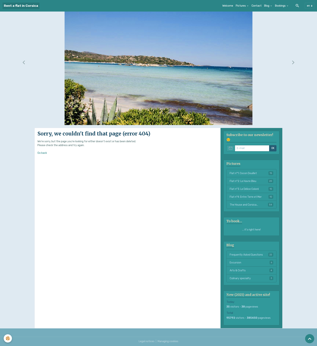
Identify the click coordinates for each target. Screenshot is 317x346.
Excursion (251, 262)
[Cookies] (8, 338)
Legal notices (146, 341)
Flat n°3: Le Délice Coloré (251, 189)
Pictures (241, 5)
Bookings (280, 5)
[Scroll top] (309, 338)
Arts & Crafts (251, 270)
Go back (42, 153)
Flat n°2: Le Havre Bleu (251, 181)
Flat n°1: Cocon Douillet (251, 173)
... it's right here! (251, 229)
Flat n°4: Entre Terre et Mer (251, 196)
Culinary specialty (251, 278)
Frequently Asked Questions (251, 254)
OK (272, 148)
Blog (267, 5)
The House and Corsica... (251, 204)
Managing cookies (168, 341)
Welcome (227, 5)
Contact (257, 5)
